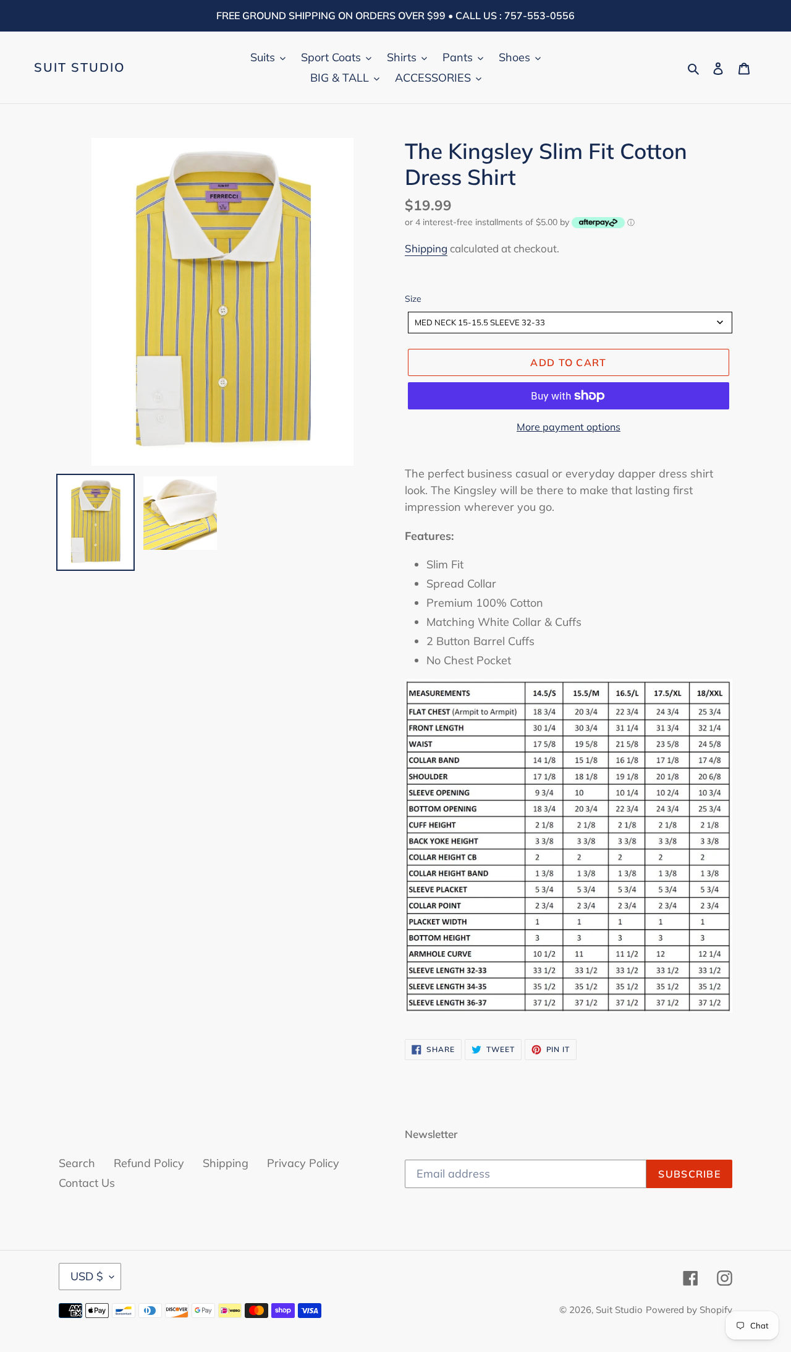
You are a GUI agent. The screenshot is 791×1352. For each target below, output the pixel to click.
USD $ (86, 1276)
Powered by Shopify (689, 1310)
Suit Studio (79, 67)
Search (77, 1163)
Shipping (426, 248)
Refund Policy (149, 1163)
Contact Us (87, 1183)
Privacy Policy (303, 1163)
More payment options (568, 427)
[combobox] (570, 322)
